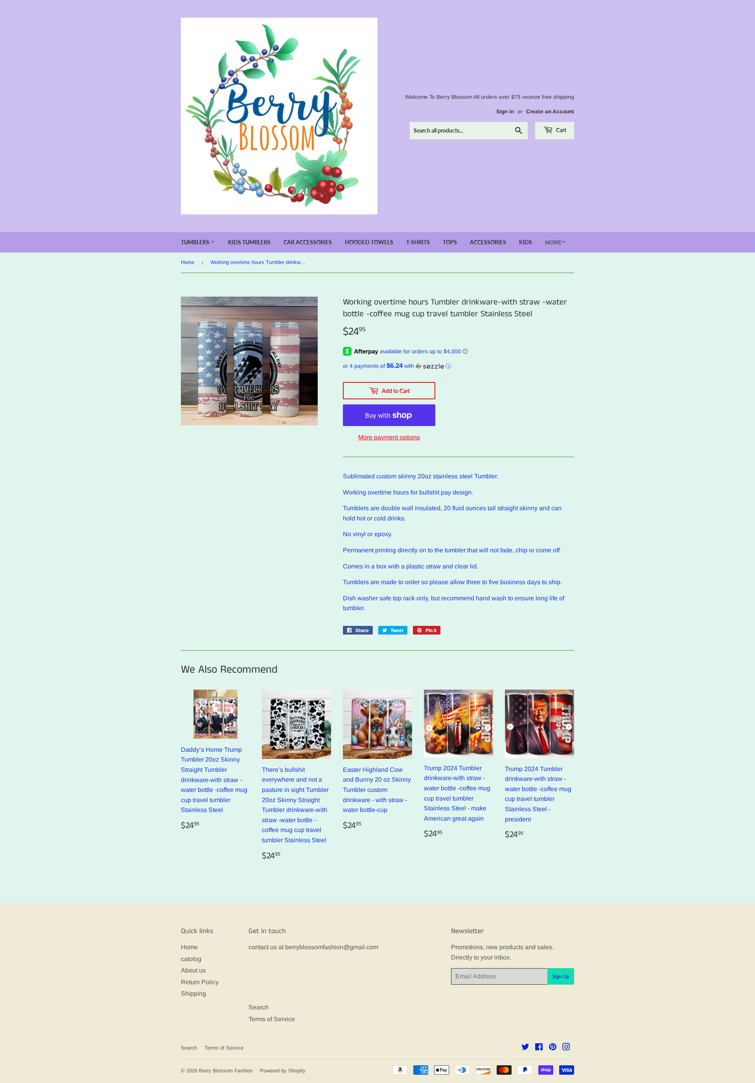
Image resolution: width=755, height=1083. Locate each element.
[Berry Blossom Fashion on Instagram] (566, 1047)
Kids (525, 242)
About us (193, 970)
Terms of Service (272, 1019)
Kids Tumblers (249, 242)
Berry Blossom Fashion (225, 1071)
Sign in (505, 111)
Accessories (488, 242)
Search (259, 1007)
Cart (560, 130)
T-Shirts (418, 242)
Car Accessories (308, 242)
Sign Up (560, 977)
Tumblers (195, 242)
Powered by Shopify (283, 1071)
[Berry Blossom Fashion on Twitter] (525, 1047)
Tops (450, 242)
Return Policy (200, 982)
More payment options (389, 437)
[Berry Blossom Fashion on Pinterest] (553, 1047)
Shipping (193, 993)
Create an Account (550, 111)
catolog (191, 959)
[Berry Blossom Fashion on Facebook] (539, 1047)
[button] (458, 366)
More (553, 242)
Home (187, 262)
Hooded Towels (369, 242)
